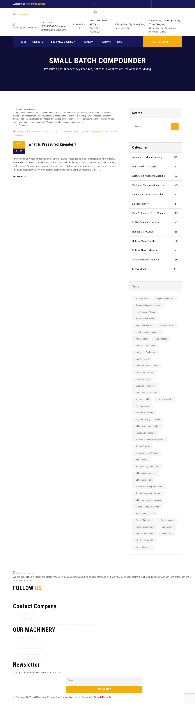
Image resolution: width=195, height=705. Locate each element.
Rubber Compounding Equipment (150, 439)
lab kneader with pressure (33, 116)
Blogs (73, 703)
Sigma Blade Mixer (144, 520)
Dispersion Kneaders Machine (155, 175)
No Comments (22, 125)
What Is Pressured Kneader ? (52, 144)
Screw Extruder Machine (155, 259)
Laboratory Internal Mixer (147, 366)
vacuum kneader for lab (72, 122)
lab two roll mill (142, 399)
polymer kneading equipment (98, 116)
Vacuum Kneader (53, 122)
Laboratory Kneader (144, 372)
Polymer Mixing (142, 406)
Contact (106, 41)
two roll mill (167, 533)
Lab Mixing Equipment (145, 352)
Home (24, 41)
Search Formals (102, 697)
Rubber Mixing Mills (155, 241)
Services (61, 703)
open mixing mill (164, 399)
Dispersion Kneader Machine (31, 643)
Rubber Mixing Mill (26, 637)
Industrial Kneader (144, 325)
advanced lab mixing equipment (34, 112)
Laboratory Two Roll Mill (146, 392)
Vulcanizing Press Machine (30, 648)
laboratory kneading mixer (56, 116)
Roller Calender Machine (155, 222)
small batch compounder (34, 122)
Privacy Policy (46, 703)
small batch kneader (144, 533)
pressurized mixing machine (63, 119)
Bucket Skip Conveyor (155, 166)
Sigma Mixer (155, 268)
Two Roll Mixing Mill (144, 540)
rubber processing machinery (148, 500)
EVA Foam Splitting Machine (155, 194)
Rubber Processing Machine (148, 493)
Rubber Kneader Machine (147, 453)
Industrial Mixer (166, 325)
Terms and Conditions (24, 703)
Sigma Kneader (167, 520)
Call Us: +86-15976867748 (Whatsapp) (53, 24)
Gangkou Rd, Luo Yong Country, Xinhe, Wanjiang (165, 22)
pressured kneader (21, 119)
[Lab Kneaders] (21, 14)
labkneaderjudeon (27, 109)
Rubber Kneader (143, 446)
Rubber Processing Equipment (149, 486)
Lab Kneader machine (145, 345)
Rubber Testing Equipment (147, 507)
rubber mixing (141, 460)
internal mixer (141, 339)
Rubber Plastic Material (155, 250)
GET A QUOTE (161, 41)
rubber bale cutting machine (148, 426)
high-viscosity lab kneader (87, 112)
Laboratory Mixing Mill (145, 386)
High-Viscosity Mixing (145, 312)
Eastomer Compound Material (155, 185)
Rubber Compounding (145, 433)
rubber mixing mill (143, 480)
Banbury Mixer (142, 298)
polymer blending (76, 116)
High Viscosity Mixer (145, 319)
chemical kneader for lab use (62, 112)
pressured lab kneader (40, 119)
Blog (119, 41)
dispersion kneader (165, 298)
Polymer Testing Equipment (148, 419)
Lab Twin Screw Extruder (29, 654)
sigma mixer (167, 527)
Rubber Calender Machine (30, 659)
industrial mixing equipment (148, 332)
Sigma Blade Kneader (145, 513)
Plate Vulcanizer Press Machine (155, 213)
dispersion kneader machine (148, 305)
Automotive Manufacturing (155, 157)
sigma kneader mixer (145, 527)
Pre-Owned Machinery (63, 41)
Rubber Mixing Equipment (147, 466)
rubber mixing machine (146, 473)
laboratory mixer (143, 379)
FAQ (82, 703)
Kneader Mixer (155, 203)
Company (88, 41)
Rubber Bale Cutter (155, 231)
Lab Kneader (161, 339)
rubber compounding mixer (88, 119)
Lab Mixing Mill (142, 359)
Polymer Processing (144, 413)
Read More (18, 176)
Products (37, 41)
